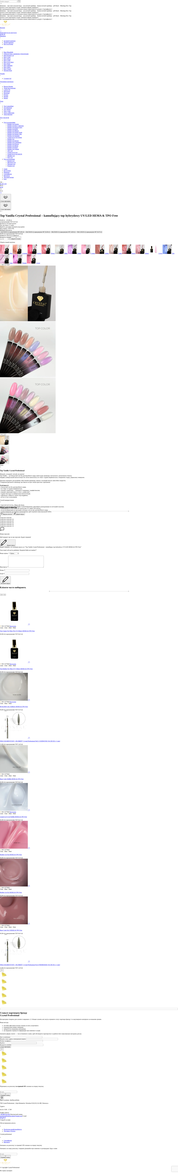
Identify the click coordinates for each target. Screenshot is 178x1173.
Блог (5, 179)
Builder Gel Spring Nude (14, 132)
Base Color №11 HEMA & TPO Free (11, 930)
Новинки (7, 172)
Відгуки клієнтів (7, 514)
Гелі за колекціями (9, 122)
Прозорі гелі (11, 164)
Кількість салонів (5, 1045)
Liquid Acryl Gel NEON (14, 154)
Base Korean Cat (9, 55)
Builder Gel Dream (13, 141)
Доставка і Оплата (9, 1131)
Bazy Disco (7, 59)
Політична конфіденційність (13, 1129)
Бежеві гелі (10, 161)
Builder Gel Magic (12, 146)
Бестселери (7, 170)
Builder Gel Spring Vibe (14, 134)
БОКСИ (2, 34)
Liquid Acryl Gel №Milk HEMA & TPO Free (13, 817)
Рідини (6, 95)
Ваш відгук (4, 567)
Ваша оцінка (4, 553)
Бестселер (13, 626)
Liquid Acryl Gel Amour (14, 137)
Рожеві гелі (11, 166)
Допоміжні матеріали (6, 81)
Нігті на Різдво (8, 44)
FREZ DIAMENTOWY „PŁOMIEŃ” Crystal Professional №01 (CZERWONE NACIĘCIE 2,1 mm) (30, 741)
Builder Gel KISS (12, 129)
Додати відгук (20, 514)
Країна (2, 1043)
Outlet (5, 169)
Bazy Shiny (7, 67)
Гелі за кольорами (9, 159)
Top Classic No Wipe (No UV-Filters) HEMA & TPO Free (17, 631)
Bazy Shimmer (8, 65)
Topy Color (7, 111)
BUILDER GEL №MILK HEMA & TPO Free (14, 706)
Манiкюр (3, 36)
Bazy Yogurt (7, 69)
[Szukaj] (19, 1)
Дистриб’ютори (9, 177)
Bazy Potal (7, 64)
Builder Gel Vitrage (13, 149)
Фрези (6, 98)
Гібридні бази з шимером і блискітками (16, 54)
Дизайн (2, 73)
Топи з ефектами (9, 113)
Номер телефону (5, 1041)
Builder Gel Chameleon (14, 142)
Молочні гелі (11, 162)
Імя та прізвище (5, 1037)
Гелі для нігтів (4, 117)
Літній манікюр (9, 42)
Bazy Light (7, 60)
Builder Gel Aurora (13, 124)
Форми (6, 96)
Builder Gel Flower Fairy (14, 127)
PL (1, 184)
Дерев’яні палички (10, 88)
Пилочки (6, 93)
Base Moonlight (8, 52)
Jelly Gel (10, 151)
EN (6, 184)
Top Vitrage (7, 109)
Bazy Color (7, 57)
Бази (1, 47)
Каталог (2, 27)
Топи (1, 101)
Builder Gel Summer (13, 136)
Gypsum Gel (7, 78)
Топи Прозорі (8, 114)
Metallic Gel (11, 156)
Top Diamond (8, 108)
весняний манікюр (9, 41)
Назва (2, 570)
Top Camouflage (9, 106)
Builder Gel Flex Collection (15, 126)
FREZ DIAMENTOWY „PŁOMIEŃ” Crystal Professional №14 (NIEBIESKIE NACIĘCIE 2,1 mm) (30, 965)
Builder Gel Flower (13, 144)
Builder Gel (10, 139)
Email (2, 573)
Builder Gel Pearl (12, 147)
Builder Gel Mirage (13, 131)
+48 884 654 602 (5, 1114)
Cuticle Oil (7, 90)
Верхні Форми (8, 86)
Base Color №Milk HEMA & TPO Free (12, 779)
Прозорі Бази (8, 70)
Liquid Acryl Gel (12, 152)
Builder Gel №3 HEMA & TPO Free (11, 892)
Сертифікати (8, 174)
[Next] (4, 435)
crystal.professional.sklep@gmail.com (11, 1116)
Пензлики (7, 91)
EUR (1, 187)
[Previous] (1, 435)
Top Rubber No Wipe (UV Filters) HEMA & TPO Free (16, 669)
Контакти (7, 175)
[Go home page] (5, 26)
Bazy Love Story (9, 62)
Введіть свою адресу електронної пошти (13, 1039)
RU (3, 184)
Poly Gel (10, 157)
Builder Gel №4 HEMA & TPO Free (11, 854)
